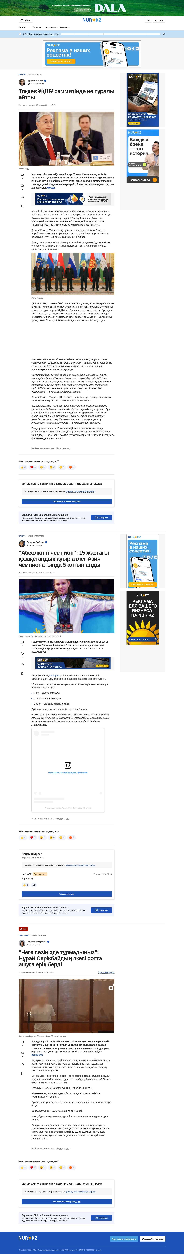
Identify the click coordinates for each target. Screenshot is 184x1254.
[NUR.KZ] (92, 20)
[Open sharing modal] (22, 196)
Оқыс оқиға (24, 936)
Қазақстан (37, 27)
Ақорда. (50, 187)
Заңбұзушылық (39, 936)
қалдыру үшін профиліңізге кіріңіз (80, 491)
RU (148, 20)
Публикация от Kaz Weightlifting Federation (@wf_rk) (68, 808)
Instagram (103, 517)
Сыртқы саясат (50, 27)
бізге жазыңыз (63, 448)
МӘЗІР (28, 20)
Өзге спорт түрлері (35, 536)
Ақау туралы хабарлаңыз (124, 1239)
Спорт (21, 536)
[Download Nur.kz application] (92, 8)
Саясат (22, 27)
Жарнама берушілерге (152, 1239)
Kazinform (37, 1055)
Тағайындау (65, 27)
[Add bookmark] (22, 206)
